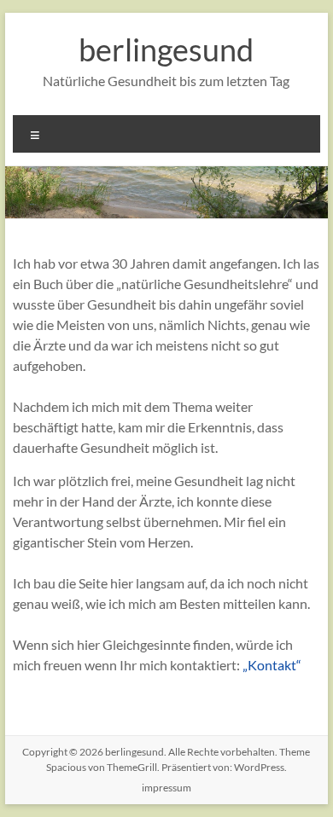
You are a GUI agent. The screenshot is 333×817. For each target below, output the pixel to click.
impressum (166, 787)
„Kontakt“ (271, 665)
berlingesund (166, 49)
